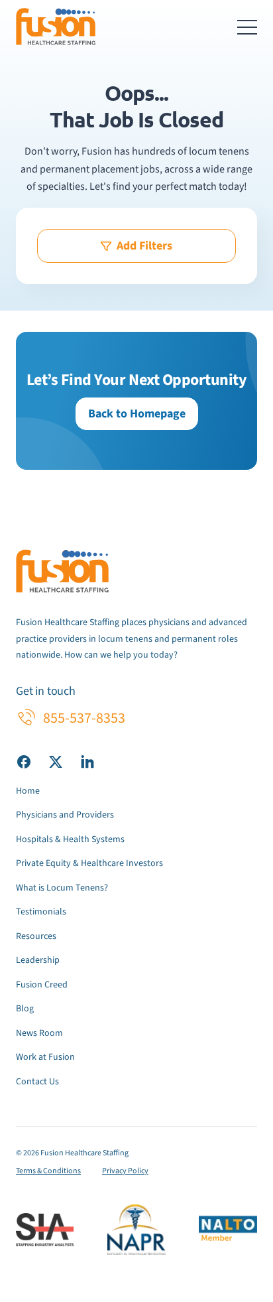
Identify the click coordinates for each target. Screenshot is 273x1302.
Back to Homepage (137, 413)
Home (28, 791)
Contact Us (37, 1081)
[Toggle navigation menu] (247, 26)
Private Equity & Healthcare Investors (89, 863)
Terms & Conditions (48, 1171)
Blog (25, 1008)
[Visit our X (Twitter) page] (56, 761)
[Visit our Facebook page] (24, 761)
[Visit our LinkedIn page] (87, 761)
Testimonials (41, 911)
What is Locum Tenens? (62, 888)
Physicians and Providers (65, 815)
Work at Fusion (45, 1057)
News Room (39, 1033)
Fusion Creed (42, 984)
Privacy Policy (125, 1171)
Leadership (38, 960)
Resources (36, 936)
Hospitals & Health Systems (70, 839)
